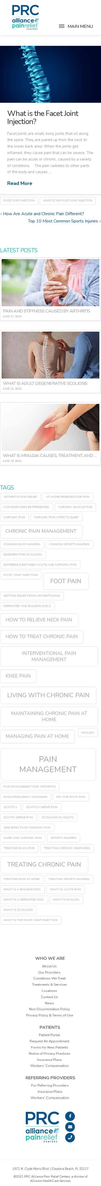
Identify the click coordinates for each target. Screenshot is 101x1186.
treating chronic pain (44, 864)
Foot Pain (65, 581)
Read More (19, 183)
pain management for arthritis (29, 787)
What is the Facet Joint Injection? (42, 117)
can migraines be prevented (26, 507)
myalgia (87, 733)
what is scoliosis (18, 910)
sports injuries (63, 838)
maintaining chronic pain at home (49, 716)
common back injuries (22, 544)
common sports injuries (69, 544)
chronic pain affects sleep (56, 517)
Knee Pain (18, 676)
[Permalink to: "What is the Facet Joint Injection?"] (50, 74)
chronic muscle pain (75, 507)
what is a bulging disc (22, 889)
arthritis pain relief (20, 497)
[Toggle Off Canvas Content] (62, 29)
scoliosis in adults (58, 817)
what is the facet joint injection (67, 200)
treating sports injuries (68, 879)
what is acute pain (65, 889)
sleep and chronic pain (23, 838)
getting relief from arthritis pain (32, 596)
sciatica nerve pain (42, 807)
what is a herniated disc (24, 900)
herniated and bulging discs (27, 606)
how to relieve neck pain (39, 620)
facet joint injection (19, 200)
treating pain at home (22, 879)
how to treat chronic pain (42, 636)
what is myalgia (66, 900)
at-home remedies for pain (67, 497)
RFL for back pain (70, 797)
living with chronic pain (48, 695)
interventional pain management (49, 656)
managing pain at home (37, 736)
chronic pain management (41, 531)
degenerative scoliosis (23, 554)
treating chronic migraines (67, 848)
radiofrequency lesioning (25, 797)
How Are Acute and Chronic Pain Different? (43, 214)
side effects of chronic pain (27, 828)
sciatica (10, 807)
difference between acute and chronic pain (40, 565)
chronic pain (14, 517)
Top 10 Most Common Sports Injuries (63, 221)
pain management (48, 764)
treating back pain (19, 848)
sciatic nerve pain (18, 817)
